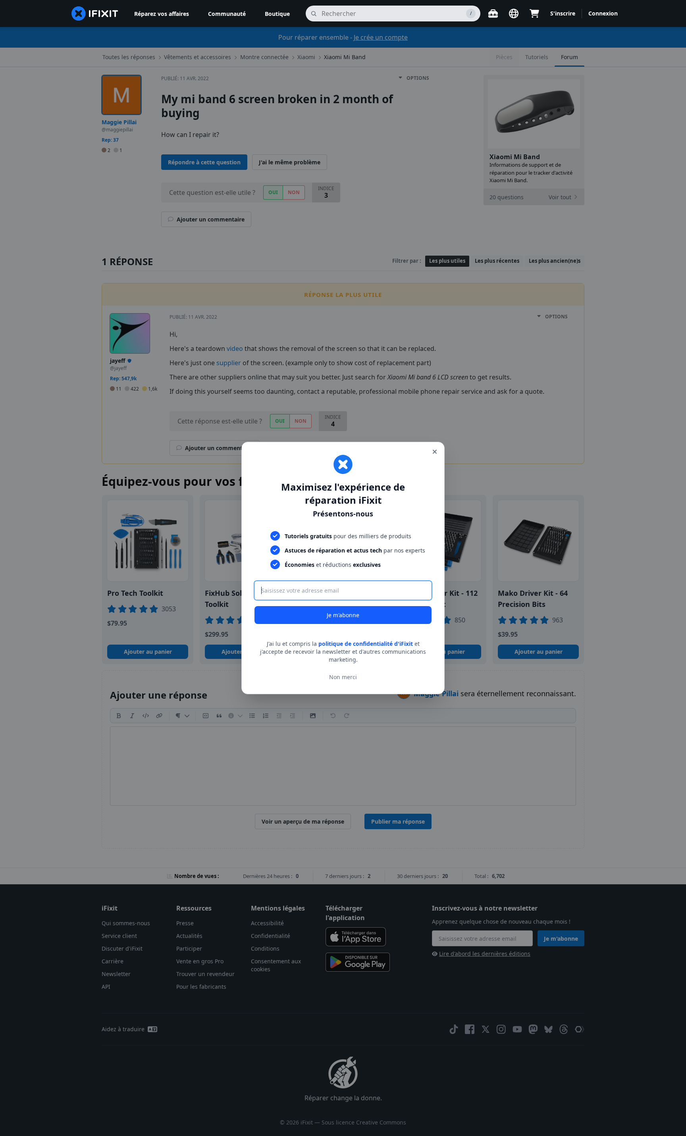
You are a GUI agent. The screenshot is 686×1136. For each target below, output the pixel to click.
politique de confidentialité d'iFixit (365, 643)
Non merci (343, 677)
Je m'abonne (343, 615)
